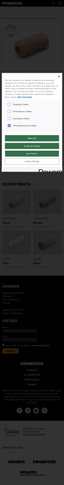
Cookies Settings (32, 161)
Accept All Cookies (32, 146)
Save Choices (32, 154)
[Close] (59, 76)
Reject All (32, 138)
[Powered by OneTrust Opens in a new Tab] (49, 170)
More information (25, 97)
